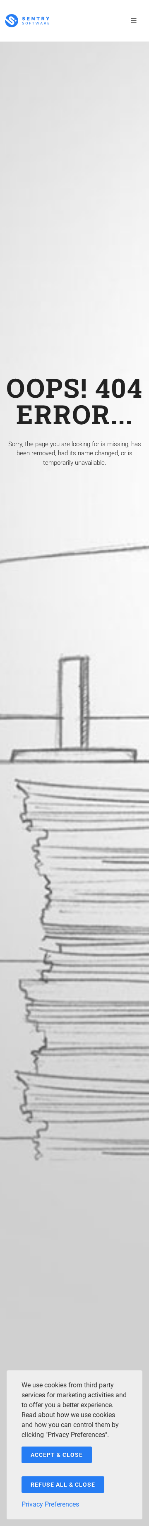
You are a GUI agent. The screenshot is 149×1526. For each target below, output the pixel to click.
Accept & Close (57, 1455)
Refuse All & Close (63, 1484)
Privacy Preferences (50, 1504)
